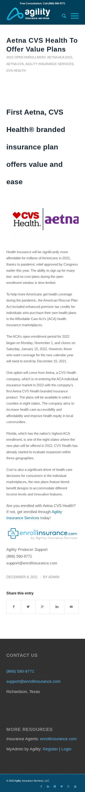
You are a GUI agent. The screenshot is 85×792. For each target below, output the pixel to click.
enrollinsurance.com (58, 739)
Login (66, 749)
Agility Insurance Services (49, 64)
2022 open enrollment (26, 57)
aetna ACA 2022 (59, 57)
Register (50, 749)
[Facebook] (41, 786)
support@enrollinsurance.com (33, 681)
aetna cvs (15, 64)
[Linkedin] (48, 786)
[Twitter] (61, 786)
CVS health (16, 70)
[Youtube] (75, 786)
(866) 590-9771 (20, 671)
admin (53, 577)
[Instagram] (54, 786)
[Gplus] (68, 786)
